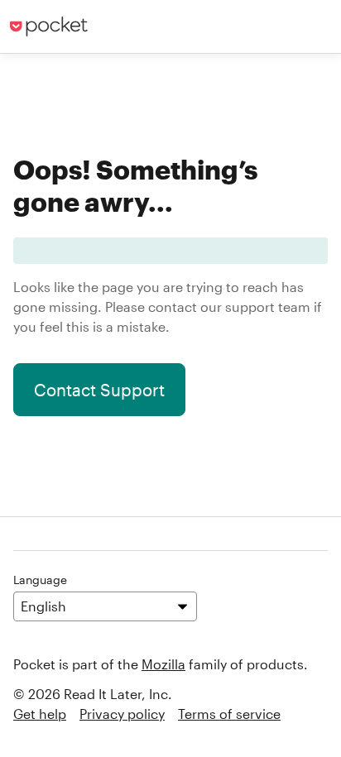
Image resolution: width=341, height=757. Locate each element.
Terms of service (229, 713)
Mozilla (163, 664)
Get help (39, 713)
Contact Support (99, 390)
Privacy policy (122, 713)
